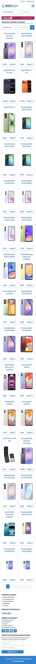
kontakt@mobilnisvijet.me (9, 627)
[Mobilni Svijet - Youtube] (11, 630)
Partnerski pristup (8, 597)
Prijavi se (12, 652)
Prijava (22, 1)
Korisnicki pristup (8, 599)
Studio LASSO (19, 661)
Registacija (30, 1)
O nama (5, 605)
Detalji (12, 64)
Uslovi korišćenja (8, 601)
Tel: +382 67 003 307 (7, 625)
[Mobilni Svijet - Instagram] (15, 630)
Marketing (6, 603)
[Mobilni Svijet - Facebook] (3, 630)
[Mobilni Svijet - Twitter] (7, 630)
